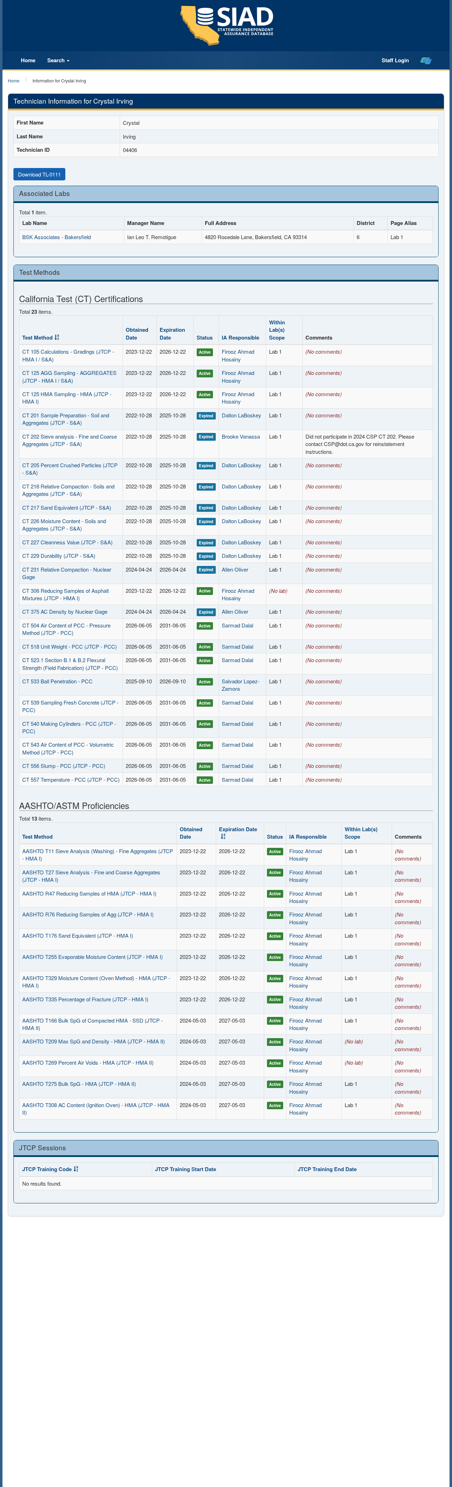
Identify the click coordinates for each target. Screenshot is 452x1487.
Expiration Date (172, 333)
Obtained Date (137, 333)
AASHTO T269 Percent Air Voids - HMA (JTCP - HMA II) (88, 1062)
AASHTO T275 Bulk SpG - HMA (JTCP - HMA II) (79, 1083)
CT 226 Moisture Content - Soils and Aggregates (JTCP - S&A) (64, 524)
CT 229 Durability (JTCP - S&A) (58, 555)
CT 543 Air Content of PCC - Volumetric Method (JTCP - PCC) (68, 748)
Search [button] (56, 60)
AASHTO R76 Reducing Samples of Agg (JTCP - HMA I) (88, 914)
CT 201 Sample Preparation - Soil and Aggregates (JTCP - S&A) (65, 418)
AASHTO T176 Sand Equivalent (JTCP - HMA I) (77, 935)
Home (28, 60)
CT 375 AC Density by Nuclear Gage (64, 611)
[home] (426, 60)
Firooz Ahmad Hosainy (238, 355)
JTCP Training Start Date (185, 1169)
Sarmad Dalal (237, 625)
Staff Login (395, 60)
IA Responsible (240, 337)
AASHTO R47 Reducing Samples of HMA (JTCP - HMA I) (89, 893)
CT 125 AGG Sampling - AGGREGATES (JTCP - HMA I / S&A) (69, 376)
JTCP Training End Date (327, 1169)
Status (205, 337)
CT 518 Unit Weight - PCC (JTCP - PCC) (69, 646)
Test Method (37, 337)
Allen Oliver (235, 569)
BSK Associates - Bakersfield (56, 237)
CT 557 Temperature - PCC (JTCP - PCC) (71, 779)
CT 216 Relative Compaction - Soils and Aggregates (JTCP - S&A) (68, 489)
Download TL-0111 (39, 174)
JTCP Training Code (47, 1169)
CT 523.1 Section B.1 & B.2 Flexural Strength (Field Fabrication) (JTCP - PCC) (70, 663)
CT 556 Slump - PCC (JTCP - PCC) (63, 765)
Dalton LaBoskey (241, 415)
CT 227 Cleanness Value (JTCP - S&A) (67, 542)
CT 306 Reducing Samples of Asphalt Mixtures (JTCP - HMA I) (65, 594)
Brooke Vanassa (241, 436)
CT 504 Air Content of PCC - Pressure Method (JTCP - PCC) (66, 628)
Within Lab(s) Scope (277, 329)
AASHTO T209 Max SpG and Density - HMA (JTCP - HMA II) (93, 1041)
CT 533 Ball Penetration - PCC (57, 681)
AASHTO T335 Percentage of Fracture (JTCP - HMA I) (85, 999)
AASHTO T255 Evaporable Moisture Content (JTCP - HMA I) (92, 956)
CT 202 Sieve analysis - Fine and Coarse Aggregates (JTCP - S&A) (69, 440)
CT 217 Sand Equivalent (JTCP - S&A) (66, 507)
